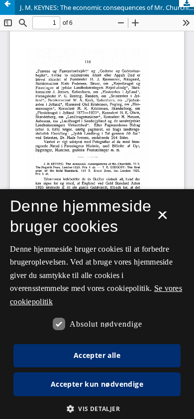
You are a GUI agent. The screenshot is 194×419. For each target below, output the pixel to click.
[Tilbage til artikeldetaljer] (7, 7)
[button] (97, 409)
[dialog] (97, 304)
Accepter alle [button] (97, 355)
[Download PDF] (186, 3)
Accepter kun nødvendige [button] (97, 384)
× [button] (162, 218)
